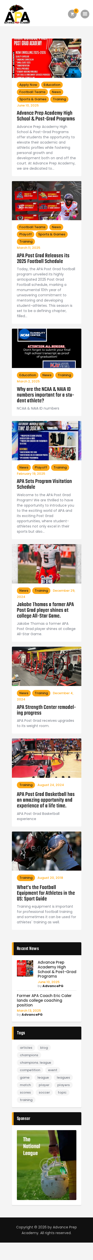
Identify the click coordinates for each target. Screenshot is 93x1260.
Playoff (25, 234)
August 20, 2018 (50, 877)
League (43, 1077)
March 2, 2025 (28, 381)
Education (52, 84)
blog (44, 1047)
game (25, 1077)
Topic (62, 1092)
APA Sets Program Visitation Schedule (44, 484)
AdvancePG (52, 986)
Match (25, 1085)
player (44, 1085)
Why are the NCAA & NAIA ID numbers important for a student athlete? (45, 395)
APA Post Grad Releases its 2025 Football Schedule (43, 258)
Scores (25, 1092)
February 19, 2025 (31, 473)
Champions (29, 1055)
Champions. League (35, 1062)
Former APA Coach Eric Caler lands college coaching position (44, 1000)
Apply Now (28, 84)
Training (59, 99)
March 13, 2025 (29, 1010)
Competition (30, 1070)
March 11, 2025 (28, 247)
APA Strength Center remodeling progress (46, 710)
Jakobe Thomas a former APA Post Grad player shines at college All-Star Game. (45, 610)
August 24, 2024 (50, 785)
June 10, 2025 (28, 105)
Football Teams (32, 92)
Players (63, 1085)
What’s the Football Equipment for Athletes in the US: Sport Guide (46, 893)
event (52, 1070)
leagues (63, 1077)
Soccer (44, 1092)
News (56, 92)
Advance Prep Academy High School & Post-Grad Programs (46, 116)
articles (26, 1047)
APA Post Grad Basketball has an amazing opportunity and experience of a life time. (46, 800)
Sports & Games (32, 99)
